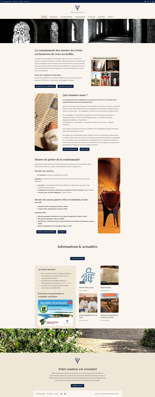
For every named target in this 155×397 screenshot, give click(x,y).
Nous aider (101, 17)
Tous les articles (77, 258)
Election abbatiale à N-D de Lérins (88, 316)
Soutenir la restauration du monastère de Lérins (109, 316)
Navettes (15, 1)
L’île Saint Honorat (66, 17)
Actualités (91, 17)
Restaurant (26, 1)
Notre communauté (70, 149)
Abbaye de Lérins (7, 1)
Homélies (62, 232)
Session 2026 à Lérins (86, 288)
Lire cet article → (84, 290)
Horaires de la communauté (45, 86)
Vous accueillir (80, 17)
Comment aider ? (77, 385)
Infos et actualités (65, 86)
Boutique (21, 1)
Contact (110, 17)
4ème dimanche (106, 288)
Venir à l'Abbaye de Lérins (46, 232)
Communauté (53, 17)
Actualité (82, 282)
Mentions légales (40, 393)
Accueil (44, 17)
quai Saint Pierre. (66, 283)
